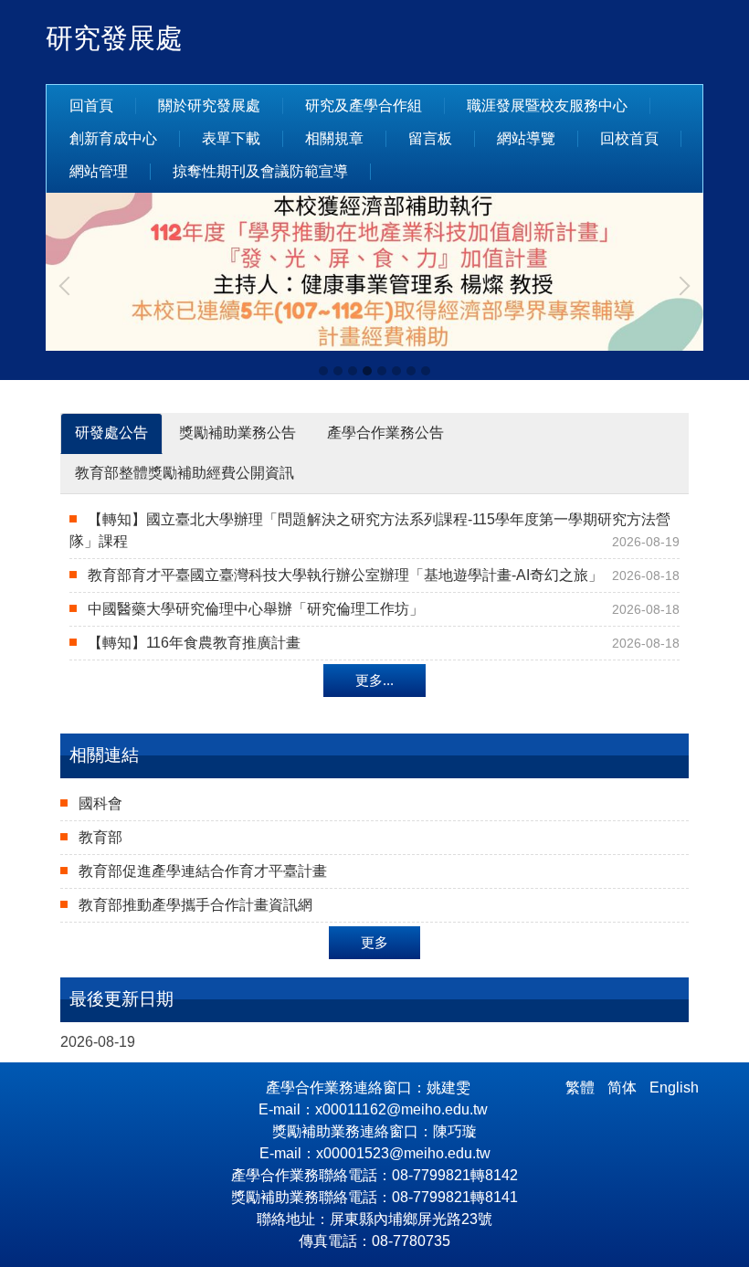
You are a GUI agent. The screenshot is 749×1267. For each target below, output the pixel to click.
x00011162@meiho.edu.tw (403, 1109)
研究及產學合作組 (363, 105)
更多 (374, 942)
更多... (374, 680)
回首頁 (91, 105)
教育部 (100, 837)
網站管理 (98, 171)
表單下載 (231, 138)
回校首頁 (629, 138)
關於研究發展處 (209, 105)
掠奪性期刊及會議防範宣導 (260, 171)
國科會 (100, 803)
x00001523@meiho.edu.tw (403, 1153)
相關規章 (334, 138)
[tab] (323, 371)
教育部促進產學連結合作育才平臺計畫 (203, 871)
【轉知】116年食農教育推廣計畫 (194, 642)
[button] (68, 286)
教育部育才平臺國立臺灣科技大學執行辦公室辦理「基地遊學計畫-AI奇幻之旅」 (345, 575)
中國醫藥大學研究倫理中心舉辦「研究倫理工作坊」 (256, 609)
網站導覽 (526, 138)
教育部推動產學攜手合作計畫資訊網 (195, 905)
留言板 (430, 138)
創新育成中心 (113, 138)
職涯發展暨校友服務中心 (547, 105)
